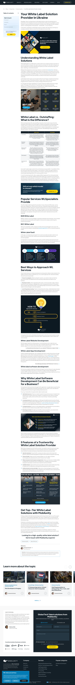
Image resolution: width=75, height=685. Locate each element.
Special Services (34, 541)
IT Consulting (41, 670)
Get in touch (7, 18)
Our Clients (45, 2)
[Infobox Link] (14, 583)
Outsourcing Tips (19, 9)
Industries (37, 2)
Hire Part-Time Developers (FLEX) (45, 665)
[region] (15, 677)
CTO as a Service (41, 674)
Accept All (24, 680)
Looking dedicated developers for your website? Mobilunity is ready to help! (43, 348)
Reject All (16, 680)
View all (37, 600)
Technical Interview (42, 676)
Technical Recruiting (42, 668)
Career (24, 668)
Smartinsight (51, 356)
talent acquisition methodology (42, 526)
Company (52, 2)
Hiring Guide (11, 9)
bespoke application (42, 228)
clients (48, 523)
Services (19, 2)
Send (11, 34)
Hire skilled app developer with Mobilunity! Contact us (47, 363)
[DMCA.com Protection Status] (49, 682)
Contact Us (67, 2)
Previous (65, 567)
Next (70, 567)
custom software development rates (49, 402)
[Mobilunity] (8, 2)
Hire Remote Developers (61, 663)
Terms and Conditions (9, 32)
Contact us (51, 191)
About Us (25, 663)
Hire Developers (27, 2)
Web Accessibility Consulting (44, 672)
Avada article (50, 69)
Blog (58, 2)
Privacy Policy (12, 31)
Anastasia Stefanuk (27, 547)
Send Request (52, 646)
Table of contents (8, 13)
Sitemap (34, 682)
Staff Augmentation (42, 667)
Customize (7, 680)
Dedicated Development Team (44, 663)
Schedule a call (61, 622)
